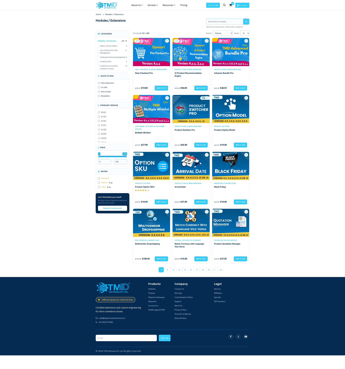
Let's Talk (214, 5)
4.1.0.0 (103, 129)
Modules (152, 289)
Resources (168, 5)
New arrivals (106, 91)
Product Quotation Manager (227, 244)
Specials (217, 297)
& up (107, 183)
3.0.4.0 (103, 134)
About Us (136, 5)
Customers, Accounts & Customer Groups (113, 67)
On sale (104, 87)
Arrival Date (180, 187)
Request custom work (112, 208)
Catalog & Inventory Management (113, 57)
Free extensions (107, 83)
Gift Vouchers (219, 301)
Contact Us (179, 289)
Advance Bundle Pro (224, 73)
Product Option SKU (144, 187)
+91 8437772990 (106, 322)
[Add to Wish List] (167, 41)
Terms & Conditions (183, 314)
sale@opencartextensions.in (112, 318)
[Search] (246, 21)
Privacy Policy (180, 309)
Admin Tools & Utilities (113, 46)
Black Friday (220, 187)
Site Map (178, 293)
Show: (236, 33)
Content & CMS (113, 61)
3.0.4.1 (103, 112)
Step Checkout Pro (144, 73)
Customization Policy (184, 297)
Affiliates (218, 293)
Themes (151, 293)
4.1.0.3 (103, 116)
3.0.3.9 (103, 138)
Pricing (183, 5)
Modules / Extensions (114, 14)
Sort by (208, 33)
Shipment (152, 301)
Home (98, 14)
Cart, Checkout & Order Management (113, 51)
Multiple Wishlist (143, 132)
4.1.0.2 (103, 121)
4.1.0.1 (103, 125)
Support (178, 301)
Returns (217, 289)
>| (221, 270)
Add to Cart (161, 88)
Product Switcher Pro (185, 130)
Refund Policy (180, 318)
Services (152, 5)
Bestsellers (105, 96)
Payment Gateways (156, 297)
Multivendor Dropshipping (147, 244)
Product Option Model (224, 130)
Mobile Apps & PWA (156, 309)
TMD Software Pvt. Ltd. (113, 351)
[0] (230, 5)
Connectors (153, 305)
